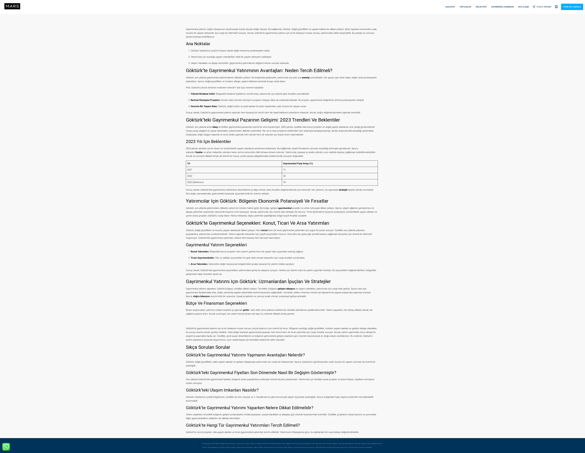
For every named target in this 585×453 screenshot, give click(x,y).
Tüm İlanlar (465, 7)
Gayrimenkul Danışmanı (502, 7)
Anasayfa (450, 7)
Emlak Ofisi (481, 7)
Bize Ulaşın (523, 7)
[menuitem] (542, 6)
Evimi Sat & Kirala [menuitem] (572, 7)
